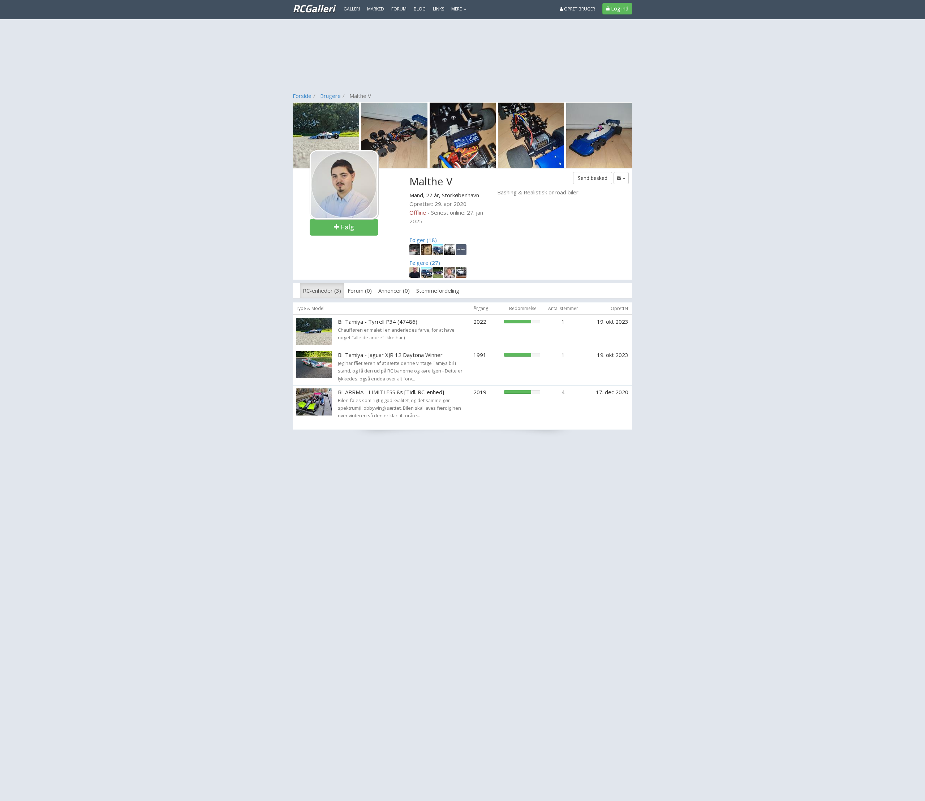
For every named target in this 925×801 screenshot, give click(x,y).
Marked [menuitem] (375, 9)
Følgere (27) (424, 262)
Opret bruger (579, 9)
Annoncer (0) (394, 290)
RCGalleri (314, 8)
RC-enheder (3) (322, 290)
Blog (420, 9)
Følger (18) (423, 240)
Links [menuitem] (438, 9)
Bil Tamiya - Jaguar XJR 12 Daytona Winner (390, 354)
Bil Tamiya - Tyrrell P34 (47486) (377, 321)
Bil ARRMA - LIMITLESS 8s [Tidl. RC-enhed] (391, 392)
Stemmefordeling (437, 290)
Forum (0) (360, 290)
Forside (302, 95)
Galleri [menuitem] (352, 9)
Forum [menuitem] (398, 9)
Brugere (330, 95)
